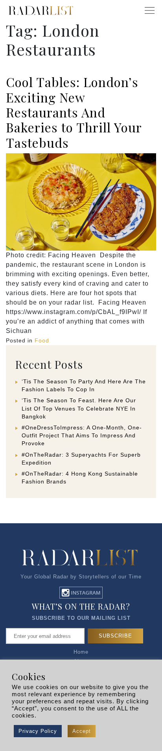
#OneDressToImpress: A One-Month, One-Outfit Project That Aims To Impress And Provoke (82, 435)
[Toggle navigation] (149, 10)
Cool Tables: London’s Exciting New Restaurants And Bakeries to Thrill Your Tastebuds (74, 112)
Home (81, 652)
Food (42, 340)
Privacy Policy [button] (37, 731)
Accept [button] (81, 731)
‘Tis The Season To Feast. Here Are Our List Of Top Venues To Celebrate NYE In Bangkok (79, 408)
